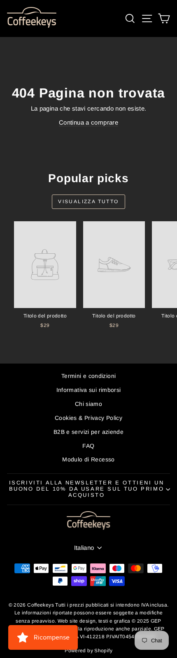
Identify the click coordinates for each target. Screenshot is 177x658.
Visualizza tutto (88, 201)
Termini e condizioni (88, 376)
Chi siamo (88, 404)
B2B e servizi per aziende (88, 432)
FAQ (88, 446)
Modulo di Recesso (88, 459)
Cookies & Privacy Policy (88, 418)
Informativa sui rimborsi (88, 390)
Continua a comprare (88, 122)
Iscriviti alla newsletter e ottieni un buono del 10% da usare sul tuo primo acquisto (86, 489)
